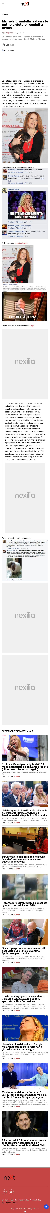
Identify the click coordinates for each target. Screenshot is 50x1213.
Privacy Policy (23, 1200)
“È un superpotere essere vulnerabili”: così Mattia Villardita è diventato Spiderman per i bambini (24, 951)
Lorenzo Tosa (7, 776)
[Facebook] (3, 1190)
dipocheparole (7, 33)
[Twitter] (10, 1190)
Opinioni (5, 14)
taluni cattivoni (21, 243)
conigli (31, 325)
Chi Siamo (5, 1200)
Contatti (14, 1200)
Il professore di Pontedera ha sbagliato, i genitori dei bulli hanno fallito (25, 904)
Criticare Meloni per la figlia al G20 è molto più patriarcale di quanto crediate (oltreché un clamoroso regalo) (25, 767)
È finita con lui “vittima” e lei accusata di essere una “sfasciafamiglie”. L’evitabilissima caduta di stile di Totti (24, 1143)
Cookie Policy (35, 1200)
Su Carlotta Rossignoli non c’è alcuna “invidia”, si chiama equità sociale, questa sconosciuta (23, 859)
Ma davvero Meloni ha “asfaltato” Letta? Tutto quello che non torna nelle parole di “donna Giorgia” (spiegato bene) (24, 1095)
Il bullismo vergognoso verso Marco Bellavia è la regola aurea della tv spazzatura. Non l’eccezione (23, 999)
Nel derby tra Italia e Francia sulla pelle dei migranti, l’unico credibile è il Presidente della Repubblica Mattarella (24, 813)
